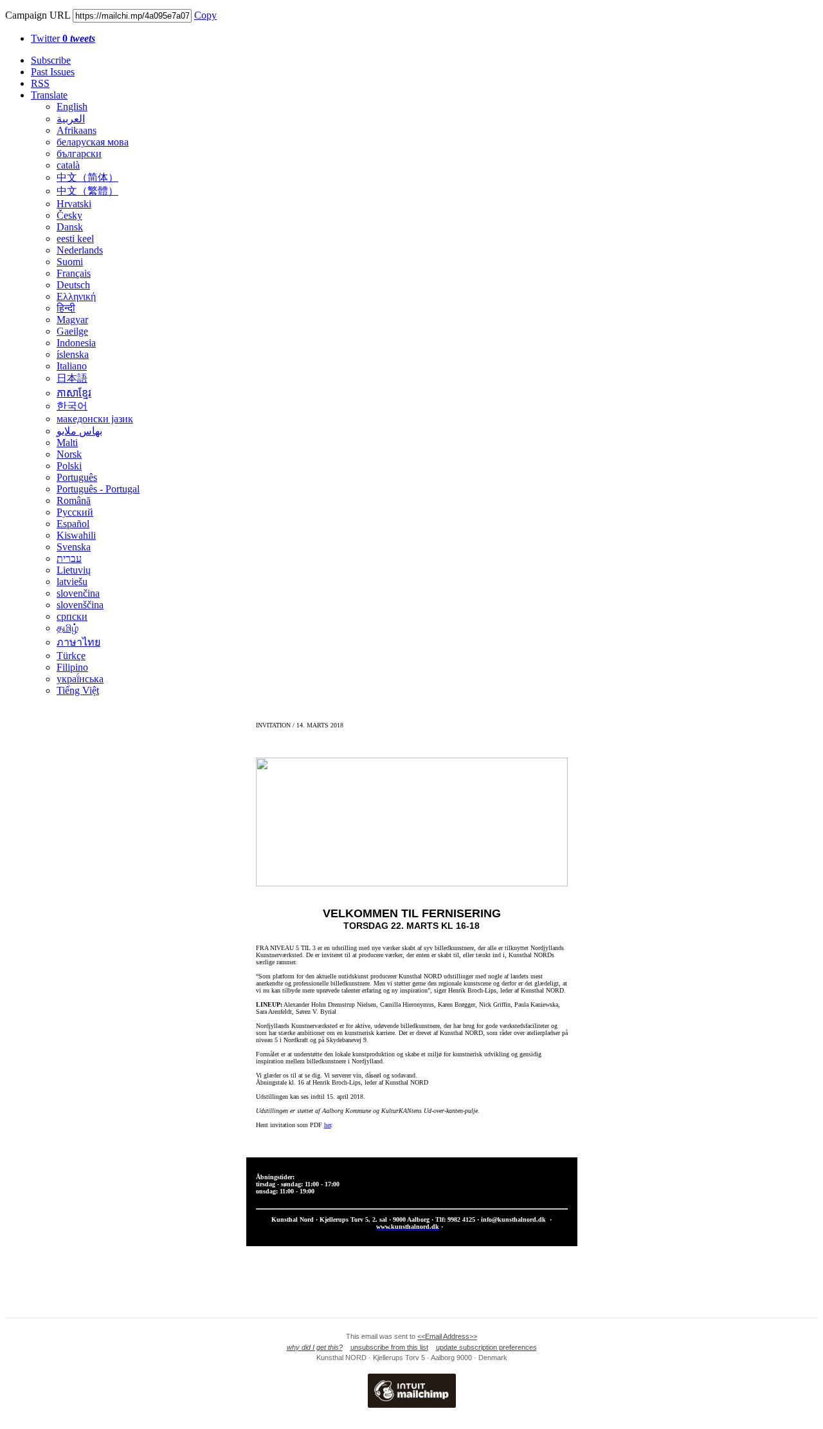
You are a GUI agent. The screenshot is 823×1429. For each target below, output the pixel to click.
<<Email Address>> (447, 1336)
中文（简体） (87, 177)
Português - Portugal (98, 488)
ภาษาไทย (78, 642)
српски (72, 616)
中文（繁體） (87, 190)
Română (74, 500)
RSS (40, 83)
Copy (205, 15)
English (72, 106)
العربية (71, 118)
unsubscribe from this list (389, 1347)
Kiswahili (76, 535)
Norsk (69, 454)
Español (73, 523)
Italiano (72, 365)
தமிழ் (67, 627)
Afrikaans (76, 130)
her (327, 1124)
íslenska (73, 354)
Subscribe (51, 60)
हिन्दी (66, 308)
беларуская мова (93, 141)
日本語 (72, 378)
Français (74, 273)
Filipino (72, 667)
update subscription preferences (486, 1347)
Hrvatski (74, 203)
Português (77, 477)
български (79, 153)
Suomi (70, 261)
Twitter (63, 38)
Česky (69, 215)
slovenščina (80, 604)
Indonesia (76, 342)
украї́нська (80, 678)
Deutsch (73, 284)
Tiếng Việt (78, 690)
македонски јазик (95, 418)
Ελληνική (76, 296)
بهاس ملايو (79, 430)
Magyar (72, 319)
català (68, 165)
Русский (75, 512)
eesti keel (75, 238)
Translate (49, 94)
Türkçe (71, 655)
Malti (67, 442)
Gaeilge (72, 331)
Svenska (74, 546)
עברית (69, 558)
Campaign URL (37, 15)
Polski (69, 465)
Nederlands (80, 250)
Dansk (70, 226)
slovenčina (78, 593)
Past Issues (53, 71)
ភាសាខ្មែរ (74, 393)
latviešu (72, 581)
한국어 (72, 405)
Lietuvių (74, 570)
